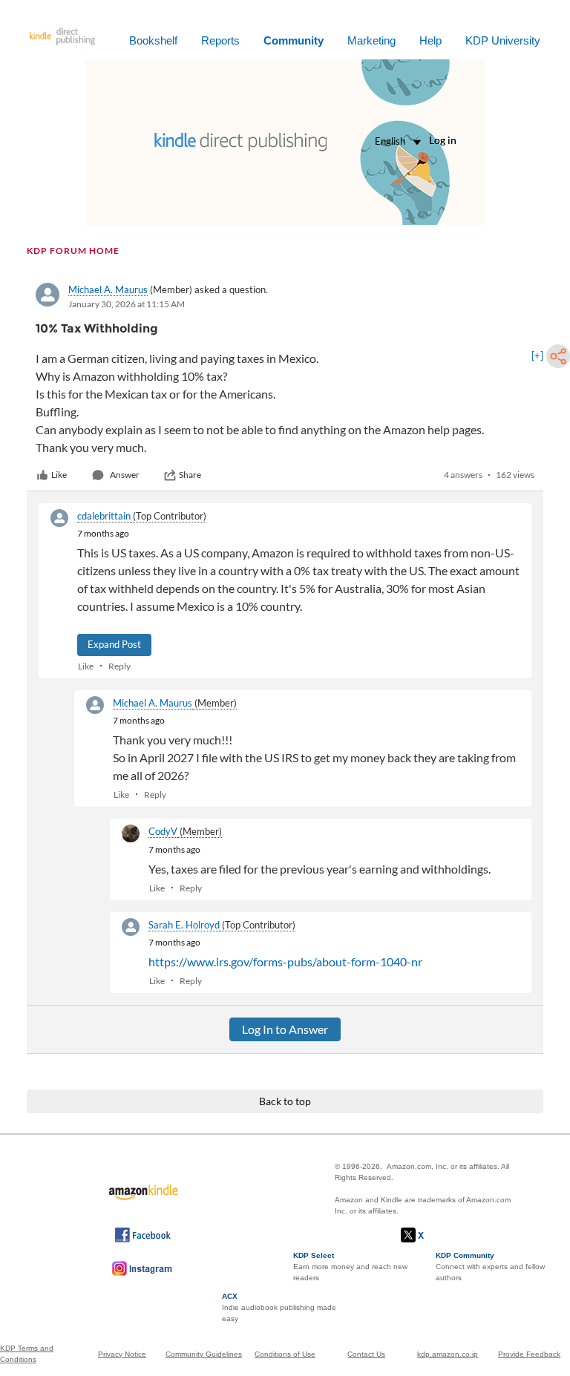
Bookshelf (153, 40)
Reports (220, 40)
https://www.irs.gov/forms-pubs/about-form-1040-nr (285, 961)
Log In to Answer (285, 1029)
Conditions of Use (285, 1354)
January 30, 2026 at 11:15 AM (126, 303)
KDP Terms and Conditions (26, 1353)
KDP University (502, 40)
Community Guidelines (204, 1354)
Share (190, 474)
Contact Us (366, 1354)
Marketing (371, 40)
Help (430, 40)
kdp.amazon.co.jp (447, 1354)
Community (293, 40)
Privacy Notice (122, 1354)
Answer (125, 474)
